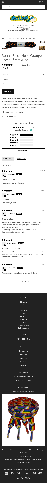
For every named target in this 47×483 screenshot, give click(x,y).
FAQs (23, 305)
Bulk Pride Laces (23, 328)
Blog (23, 313)
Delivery (23, 308)
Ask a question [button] (24, 150)
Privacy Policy (23, 319)
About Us (23, 310)
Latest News (23, 387)
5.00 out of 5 (29, 127)
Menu (6, 2)
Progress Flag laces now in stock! (23, 391)
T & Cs (23, 322)
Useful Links (23, 316)
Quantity (5, 80)
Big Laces (20, 469)
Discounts (23, 302)
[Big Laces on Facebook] (23, 339)
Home (3, 38)
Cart (43, 2)
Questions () (21, 159)
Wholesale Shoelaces (23, 325)
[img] (7, 171)
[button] (7, 65)
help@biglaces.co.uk (23, 27)
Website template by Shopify (33, 469)
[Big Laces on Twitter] (18, 339)
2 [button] (22, 281)
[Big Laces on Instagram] (28, 339)
